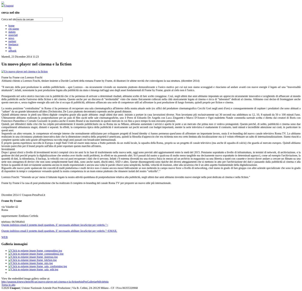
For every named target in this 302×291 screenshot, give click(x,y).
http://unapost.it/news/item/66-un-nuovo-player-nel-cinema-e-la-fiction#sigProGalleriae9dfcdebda (55, 281)
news (11, 38)
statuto (12, 31)
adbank (12, 50)
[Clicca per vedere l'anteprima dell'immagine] (24, 71)
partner (12, 41)
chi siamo (13, 28)
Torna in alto (8, 284)
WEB (4, 237)
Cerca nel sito (8, 19)
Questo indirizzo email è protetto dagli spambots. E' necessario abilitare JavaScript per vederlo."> (54, 224)
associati (13, 35)
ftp (9, 47)
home (11, 25)
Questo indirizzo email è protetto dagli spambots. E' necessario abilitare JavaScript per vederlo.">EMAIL (59, 230)
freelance (13, 44)
